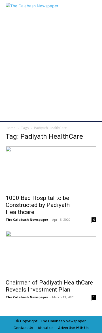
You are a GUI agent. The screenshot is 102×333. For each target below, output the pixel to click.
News (70, 321)
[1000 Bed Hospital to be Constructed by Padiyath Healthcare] (51, 168)
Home (11, 127)
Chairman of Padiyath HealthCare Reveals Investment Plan (49, 286)
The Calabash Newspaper (27, 219)
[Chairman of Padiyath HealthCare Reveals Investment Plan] (51, 253)
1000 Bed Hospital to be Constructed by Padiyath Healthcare (38, 205)
